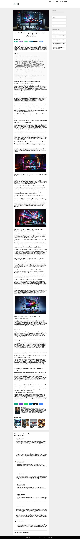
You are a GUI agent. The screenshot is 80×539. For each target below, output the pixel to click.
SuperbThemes (51, 537)
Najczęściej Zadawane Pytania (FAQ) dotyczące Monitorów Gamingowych (26, 76)
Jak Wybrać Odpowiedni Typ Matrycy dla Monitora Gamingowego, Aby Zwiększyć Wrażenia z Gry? (29, 61)
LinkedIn (30, 41)
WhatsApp (26, 41)
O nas (50, 1)
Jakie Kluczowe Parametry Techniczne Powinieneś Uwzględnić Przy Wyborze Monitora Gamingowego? (30, 58)
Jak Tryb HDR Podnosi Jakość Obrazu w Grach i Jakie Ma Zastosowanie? (27, 70)
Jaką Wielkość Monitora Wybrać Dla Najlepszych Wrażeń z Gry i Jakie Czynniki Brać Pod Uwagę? (30, 65)
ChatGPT (16, 41)
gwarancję (18, 343)
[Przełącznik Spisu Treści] (45, 53)
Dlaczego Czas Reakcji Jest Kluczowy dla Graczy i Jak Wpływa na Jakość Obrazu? (28, 60)
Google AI (40, 41)
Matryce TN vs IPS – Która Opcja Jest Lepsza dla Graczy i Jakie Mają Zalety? (27, 62)
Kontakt (57, 1)
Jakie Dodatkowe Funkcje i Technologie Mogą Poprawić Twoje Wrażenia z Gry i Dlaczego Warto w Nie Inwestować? (30, 68)
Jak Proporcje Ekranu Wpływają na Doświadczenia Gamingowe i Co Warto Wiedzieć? (28, 66)
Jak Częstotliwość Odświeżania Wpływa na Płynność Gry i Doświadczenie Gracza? (28, 59)
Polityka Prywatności (63, 1)
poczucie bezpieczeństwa (31, 346)
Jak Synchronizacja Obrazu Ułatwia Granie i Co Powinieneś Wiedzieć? (26, 69)
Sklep (53, 1)
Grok (37, 41)
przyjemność (22, 149)
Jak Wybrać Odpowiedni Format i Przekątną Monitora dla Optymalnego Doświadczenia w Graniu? (29, 64)
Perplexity (21, 41)
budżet (33, 105)
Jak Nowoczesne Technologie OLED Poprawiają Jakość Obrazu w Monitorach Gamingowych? (29, 63)
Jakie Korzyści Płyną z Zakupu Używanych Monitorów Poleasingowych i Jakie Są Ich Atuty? (28, 71)
